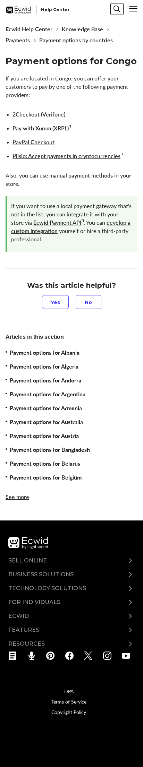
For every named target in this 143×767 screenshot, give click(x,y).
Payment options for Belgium (46, 477)
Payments (18, 40)
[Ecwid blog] (14, 655)
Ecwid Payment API (57, 222)
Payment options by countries (76, 40)
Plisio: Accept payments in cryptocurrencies (66, 156)
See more (17, 497)
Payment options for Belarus (45, 463)
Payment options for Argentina (47, 394)
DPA (69, 691)
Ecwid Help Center (29, 29)
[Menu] (133, 9)
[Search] (117, 9)
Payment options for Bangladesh (50, 450)
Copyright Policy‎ (68, 711)
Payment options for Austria (44, 436)
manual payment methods (81, 175)
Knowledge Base (82, 29)
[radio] (55, 302)
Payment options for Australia (46, 422)
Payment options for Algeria (44, 366)
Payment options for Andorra (45, 380)
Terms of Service (68, 701)
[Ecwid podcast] (33, 655)
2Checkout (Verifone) (38, 114)
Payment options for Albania (44, 352)
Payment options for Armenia (46, 408)
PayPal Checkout (33, 142)
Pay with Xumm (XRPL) (40, 128)
